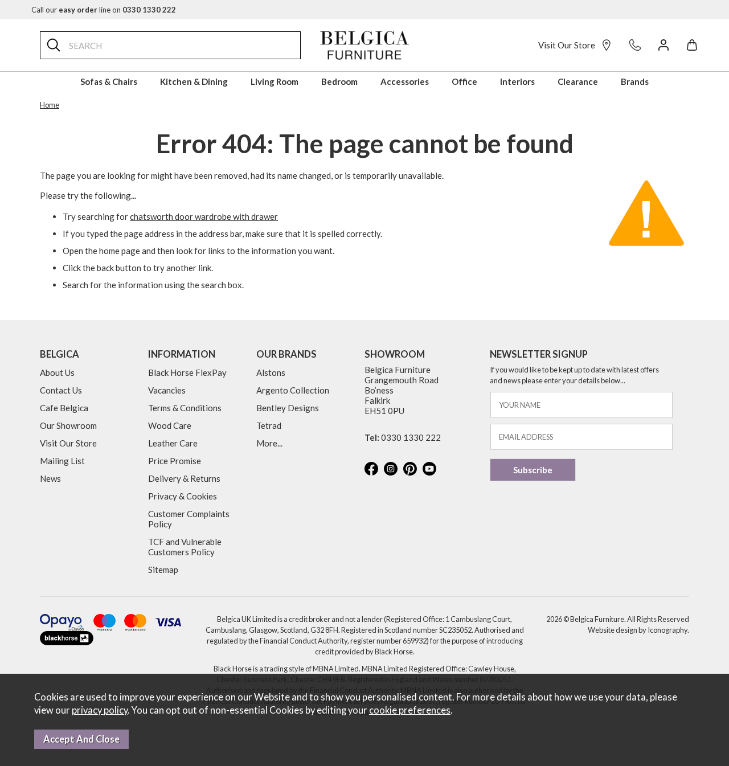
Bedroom (339, 81)
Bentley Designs (287, 408)
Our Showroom (68, 425)
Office (464, 81)
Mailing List (62, 461)
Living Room (274, 81)
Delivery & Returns (184, 478)
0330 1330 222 (411, 437)
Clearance (578, 81)
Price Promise (174, 461)
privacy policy (100, 710)
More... (269, 443)
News (50, 478)
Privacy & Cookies (182, 496)
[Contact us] (635, 45)
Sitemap (163, 569)
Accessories (404, 81)
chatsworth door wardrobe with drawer (204, 216)
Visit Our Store (566, 45)
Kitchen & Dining (194, 81)
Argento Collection (292, 390)
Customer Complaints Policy (189, 519)
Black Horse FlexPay (187, 372)
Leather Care (173, 443)
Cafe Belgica (64, 408)
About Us (57, 372)
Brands (635, 81)
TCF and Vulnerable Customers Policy (185, 546)
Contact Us (61, 390)
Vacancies (167, 390)
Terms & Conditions (185, 408)
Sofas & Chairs (108, 81)
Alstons (270, 372)
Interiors (517, 81)
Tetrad (268, 425)
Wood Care (169, 425)
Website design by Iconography (637, 629)
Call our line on (103, 9)
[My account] (663, 45)
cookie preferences (409, 710)
